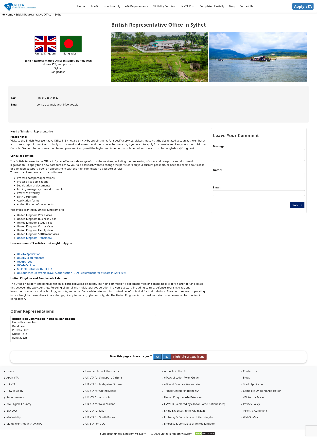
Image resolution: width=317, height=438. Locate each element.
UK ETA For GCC (95, 423)
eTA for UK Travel (253, 397)
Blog (232, 6)
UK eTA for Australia (97, 397)
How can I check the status (102, 371)
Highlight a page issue (189, 357)
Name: (217, 170)
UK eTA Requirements (30, 258)
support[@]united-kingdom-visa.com (123, 434)
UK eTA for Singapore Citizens (104, 377)
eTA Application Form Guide (181, 377)
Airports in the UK (175, 371)
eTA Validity (13, 417)
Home (81, 6)
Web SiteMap (251, 417)
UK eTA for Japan (95, 410)
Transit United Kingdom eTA (181, 391)
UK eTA (94, 6)
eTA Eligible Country (18, 404)
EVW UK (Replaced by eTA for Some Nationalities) (194, 404)
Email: (217, 187)
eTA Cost (11, 410)
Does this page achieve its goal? (131, 356)
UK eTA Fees (24, 261)
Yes (158, 356)
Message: (219, 146)
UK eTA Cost (187, 6)
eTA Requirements (136, 6)
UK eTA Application (28, 254)
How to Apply (112, 6)
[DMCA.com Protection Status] (205, 434)
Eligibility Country (164, 6)
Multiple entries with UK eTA (24, 423)
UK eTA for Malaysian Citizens (103, 384)
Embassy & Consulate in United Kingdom (189, 417)
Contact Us (246, 6)
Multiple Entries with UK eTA (34, 269)
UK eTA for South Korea (100, 417)
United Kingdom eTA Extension (183, 397)
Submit (297, 205)
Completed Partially (212, 6)
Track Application (253, 384)
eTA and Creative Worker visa (182, 384)
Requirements (15, 397)
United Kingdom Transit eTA (34, 238)
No (167, 356)
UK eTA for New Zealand (100, 404)
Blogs (246, 377)
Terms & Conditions (255, 410)
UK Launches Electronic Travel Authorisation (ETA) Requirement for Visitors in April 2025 (71, 273)
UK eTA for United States (100, 391)
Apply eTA (303, 6)
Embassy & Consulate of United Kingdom (189, 423)
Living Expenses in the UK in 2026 (184, 410)
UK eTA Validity (26, 265)
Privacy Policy (251, 404)
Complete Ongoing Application (262, 391)
